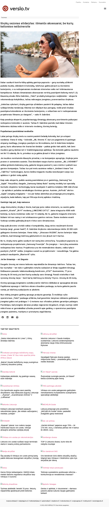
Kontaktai (86, 2)
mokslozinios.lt (65, 501)
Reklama (94, 2)
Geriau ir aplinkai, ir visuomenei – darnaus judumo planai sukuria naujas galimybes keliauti (59, 491)
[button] (105, 8)
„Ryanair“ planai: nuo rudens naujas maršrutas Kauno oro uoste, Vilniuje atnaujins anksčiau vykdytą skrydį (16, 427)
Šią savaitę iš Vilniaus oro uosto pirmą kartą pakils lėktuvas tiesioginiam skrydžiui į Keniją (19, 457)
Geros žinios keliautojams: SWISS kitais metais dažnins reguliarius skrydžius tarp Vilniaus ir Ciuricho (18, 474)
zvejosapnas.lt (77, 501)
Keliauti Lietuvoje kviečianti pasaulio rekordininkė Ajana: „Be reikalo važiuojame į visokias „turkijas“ (19, 411)
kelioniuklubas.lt (34, 501)
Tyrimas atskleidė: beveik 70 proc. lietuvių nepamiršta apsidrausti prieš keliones (18, 490)
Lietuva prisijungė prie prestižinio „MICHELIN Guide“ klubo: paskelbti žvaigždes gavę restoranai (56, 411)
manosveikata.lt (11, 501)
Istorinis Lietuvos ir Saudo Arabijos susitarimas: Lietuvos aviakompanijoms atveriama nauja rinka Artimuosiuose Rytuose (57, 341)
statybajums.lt (23, 501)
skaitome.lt (55, 501)
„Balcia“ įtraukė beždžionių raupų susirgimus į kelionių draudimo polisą (19, 363)
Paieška (78, 2)
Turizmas (4, 17)
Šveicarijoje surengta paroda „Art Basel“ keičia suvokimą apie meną (58, 377)
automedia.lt (46, 501)
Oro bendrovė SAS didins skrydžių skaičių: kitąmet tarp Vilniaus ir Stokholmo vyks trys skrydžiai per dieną (59, 458)
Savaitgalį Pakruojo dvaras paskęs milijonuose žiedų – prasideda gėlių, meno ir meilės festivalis (59, 359)
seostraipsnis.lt (97, 501)
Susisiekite (102, 2)
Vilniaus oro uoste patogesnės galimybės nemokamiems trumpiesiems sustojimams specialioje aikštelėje (58, 392)
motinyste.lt (87, 501)
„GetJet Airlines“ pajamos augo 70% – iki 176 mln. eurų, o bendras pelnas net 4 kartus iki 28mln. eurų (60, 427)
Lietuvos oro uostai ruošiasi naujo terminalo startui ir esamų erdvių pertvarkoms (19, 443)
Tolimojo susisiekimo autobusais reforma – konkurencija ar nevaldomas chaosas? (59, 473)
